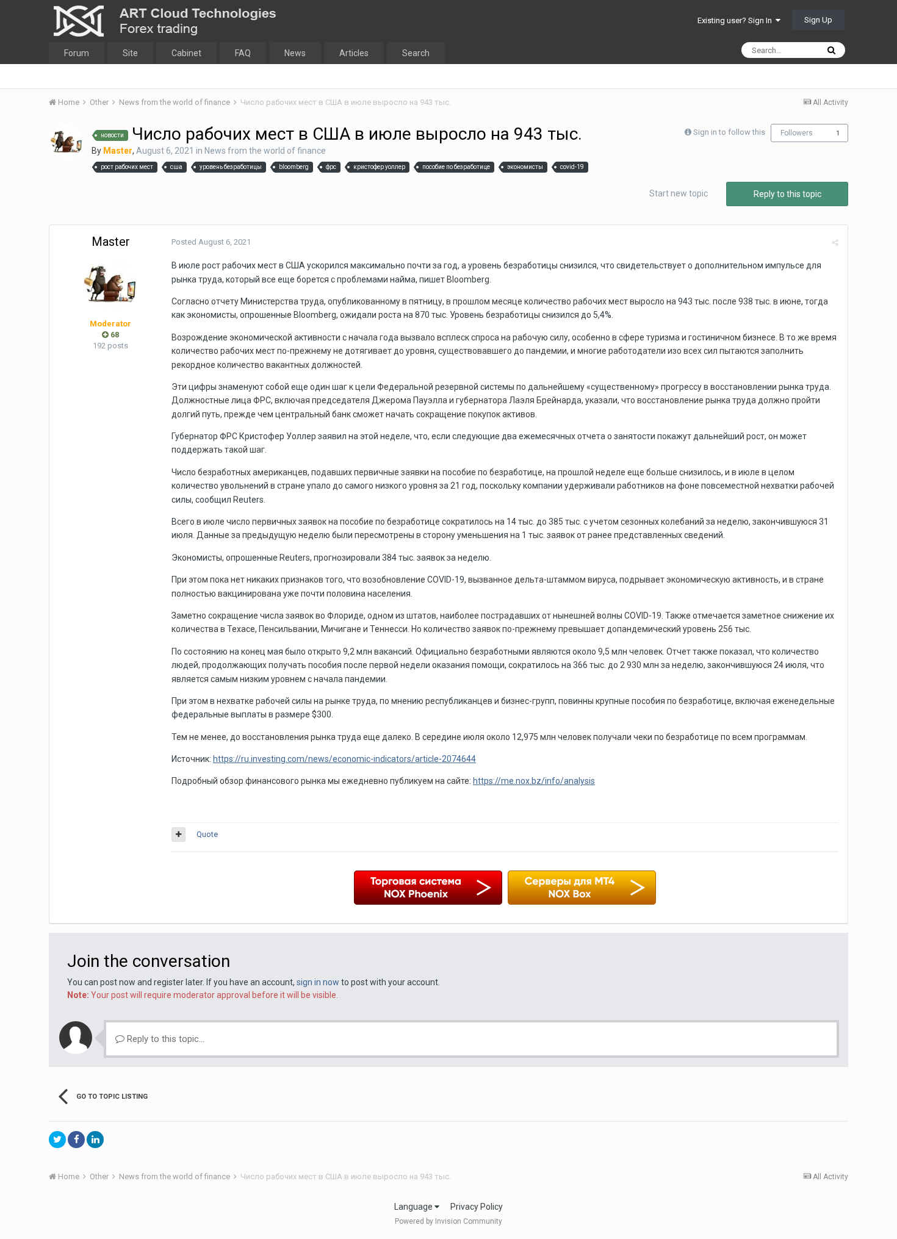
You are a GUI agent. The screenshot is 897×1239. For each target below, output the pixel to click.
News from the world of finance (265, 151)
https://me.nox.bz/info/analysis (534, 781)
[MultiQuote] (178, 834)
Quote (207, 834)
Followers (796, 133)
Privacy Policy (476, 1207)
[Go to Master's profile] (66, 141)
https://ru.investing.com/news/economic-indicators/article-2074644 (344, 759)
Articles (354, 53)
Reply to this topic (787, 194)
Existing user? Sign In (736, 20)
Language (414, 1207)
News (295, 53)
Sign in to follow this (729, 132)
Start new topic (678, 193)
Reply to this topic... (164, 1038)
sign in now (318, 982)
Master (111, 241)
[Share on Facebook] (76, 1139)
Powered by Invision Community (448, 1221)
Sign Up (818, 19)
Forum (76, 53)
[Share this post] (835, 242)
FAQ (243, 53)
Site (130, 53)
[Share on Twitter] (57, 1139)
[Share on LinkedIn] (95, 1139)
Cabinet (186, 53)
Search (416, 53)
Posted (211, 241)
